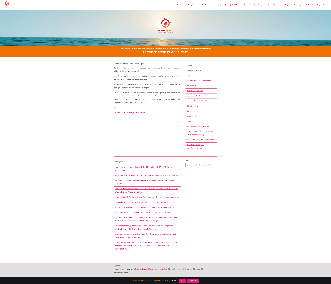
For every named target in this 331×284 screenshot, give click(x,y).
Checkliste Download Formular (199, 81)
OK (182, 280)
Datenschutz (191, 86)
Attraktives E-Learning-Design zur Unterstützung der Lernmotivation (142, 212)
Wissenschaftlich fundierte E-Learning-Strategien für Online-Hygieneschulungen (147, 197)
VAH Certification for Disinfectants (201, 140)
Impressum (191, 121)
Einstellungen (172, 280)
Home (189, 111)
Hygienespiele (192, 116)
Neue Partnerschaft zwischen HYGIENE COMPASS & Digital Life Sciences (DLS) (147, 175)
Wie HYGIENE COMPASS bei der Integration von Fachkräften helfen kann (144, 207)
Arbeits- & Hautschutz (196, 70)
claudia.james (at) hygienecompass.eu (131, 113)
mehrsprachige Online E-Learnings (153, 269)
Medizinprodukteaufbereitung (198, 126)
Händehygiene (192, 106)
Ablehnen (193, 280)
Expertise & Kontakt (195, 96)
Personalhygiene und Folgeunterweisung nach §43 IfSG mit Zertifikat (143, 202)
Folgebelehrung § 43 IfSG (197, 101)
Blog (188, 76)
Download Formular (195, 91)
